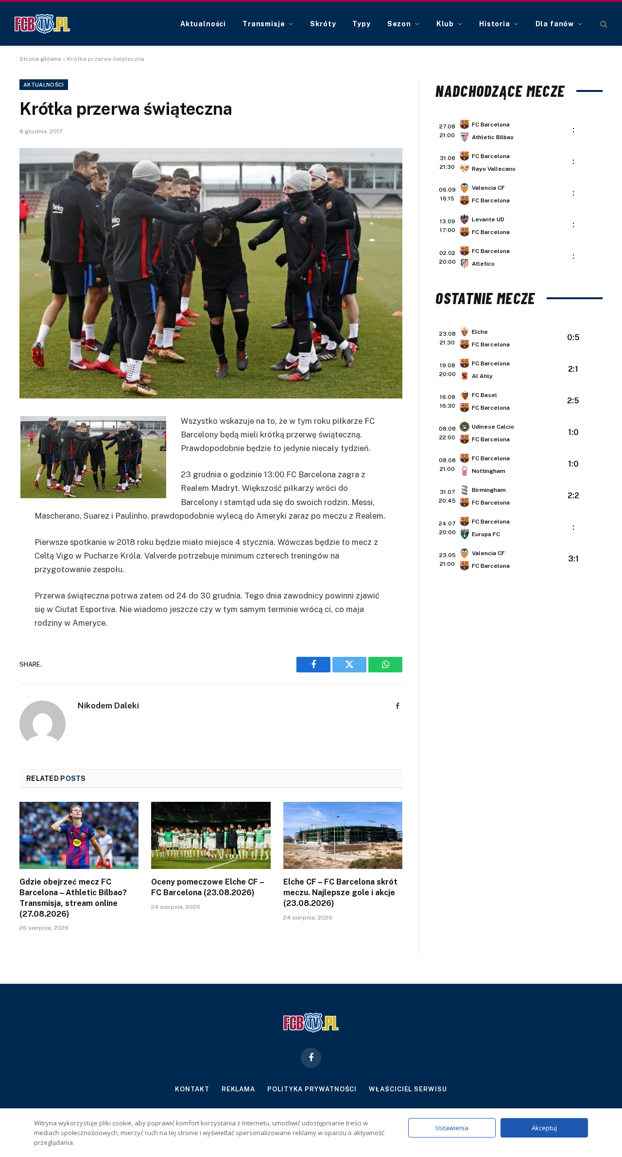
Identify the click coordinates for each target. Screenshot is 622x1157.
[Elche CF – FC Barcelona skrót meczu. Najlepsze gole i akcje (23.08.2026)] (342, 835)
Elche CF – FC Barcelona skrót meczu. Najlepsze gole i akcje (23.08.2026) (340, 892)
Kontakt (192, 1089)
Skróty (323, 24)
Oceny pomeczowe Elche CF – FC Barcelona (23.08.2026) (207, 887)
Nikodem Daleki (108, 705)
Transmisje (263, 24)
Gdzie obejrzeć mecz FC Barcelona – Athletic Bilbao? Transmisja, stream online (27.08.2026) (73, 897)
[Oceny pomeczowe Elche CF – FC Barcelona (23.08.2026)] (210, 835)
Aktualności (203, 24)
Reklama (238, 1089)
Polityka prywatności (312, 1089)
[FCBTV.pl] (42, 23)
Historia (494, 24)
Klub (445, 24)
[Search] (602, 24)
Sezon (399, 24)
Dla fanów (555, 24)
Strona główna (40, 58)
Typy (361, 24)
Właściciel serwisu (408, 1089)
